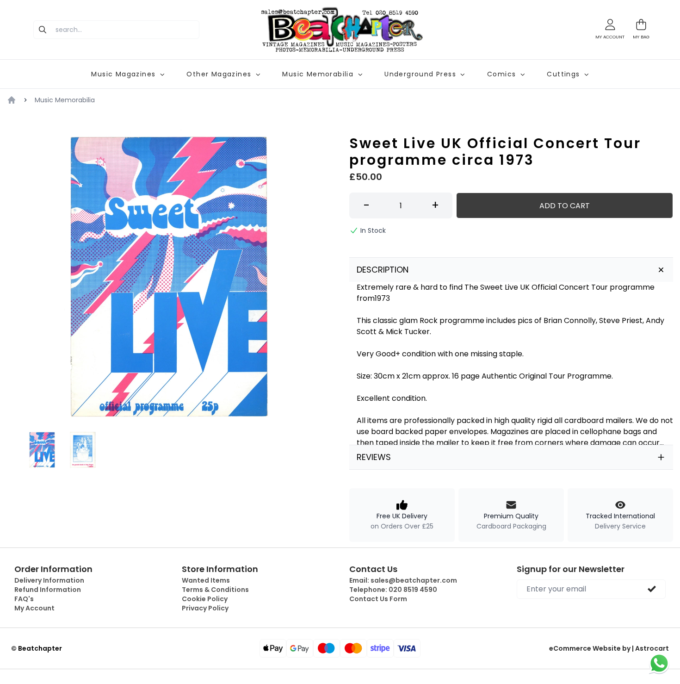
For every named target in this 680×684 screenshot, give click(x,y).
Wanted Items (206, 580)
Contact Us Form (378, 598)
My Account (34, 608)
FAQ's (24, 598)
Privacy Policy (205, 608)
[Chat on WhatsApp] (659, 663)
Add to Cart (564, 205)
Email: (403, 580)
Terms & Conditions (215, 589)
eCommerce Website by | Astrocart (609, 648)
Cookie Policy (205, 598)
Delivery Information (49, 580)
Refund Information (47, 589)
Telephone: (393, 589)
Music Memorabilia (65, 100)
